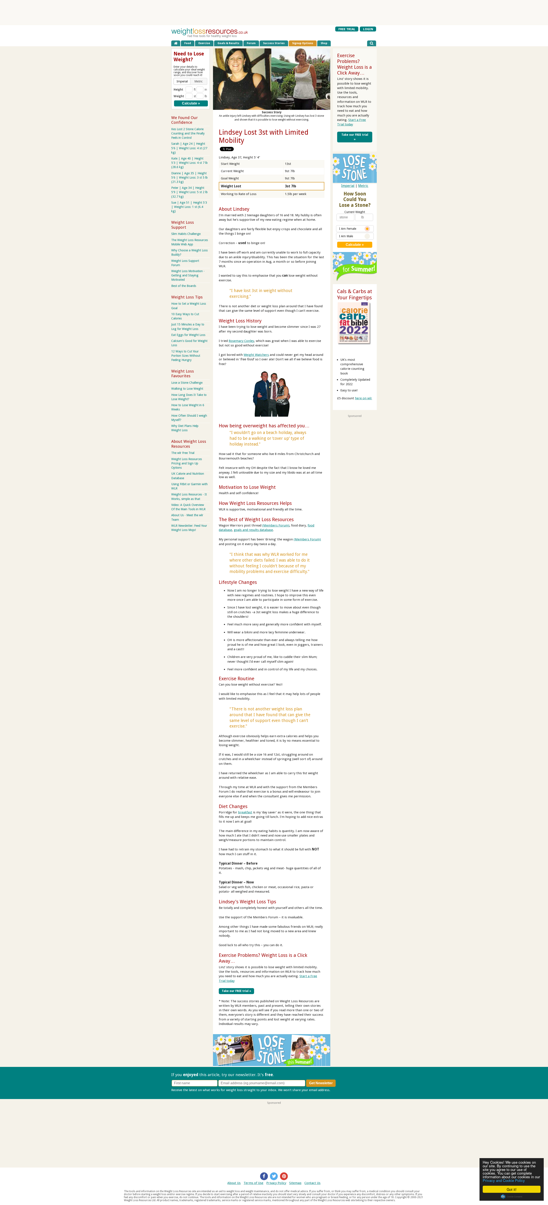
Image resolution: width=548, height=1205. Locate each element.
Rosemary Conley (241, 341)
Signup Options (302, 43)
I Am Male (346, 236)
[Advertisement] (274, 12)
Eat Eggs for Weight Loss (188, 335)
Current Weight (354, 212)
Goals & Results (228, 43)
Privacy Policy (276, 1183)
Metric (363, 186)
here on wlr (363, 398)
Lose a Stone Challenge (187, 382)
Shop (324, 43)
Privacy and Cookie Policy (504, 1180)
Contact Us (312, 1183)
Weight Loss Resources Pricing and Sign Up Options (186, 463)
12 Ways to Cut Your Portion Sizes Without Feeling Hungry (185, 356)
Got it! (512, 1189)
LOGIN (368, 29)
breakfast (245, 812)
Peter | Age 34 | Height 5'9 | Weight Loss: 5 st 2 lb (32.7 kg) (189, 192)
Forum (251, 43)
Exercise (204, 43)
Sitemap (295, 1183)
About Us (234, 1183)
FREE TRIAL (346, 29)
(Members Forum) (275, 525)
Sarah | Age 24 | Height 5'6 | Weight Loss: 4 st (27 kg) (189, 148)
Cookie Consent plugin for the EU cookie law (511, 1196)
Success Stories (274, 43)
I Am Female (347, 228)
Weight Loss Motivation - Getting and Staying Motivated (188, 275)
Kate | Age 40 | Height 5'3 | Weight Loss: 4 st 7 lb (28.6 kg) (189, 163)
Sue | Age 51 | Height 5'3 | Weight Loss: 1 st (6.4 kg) (189, 207)
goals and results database (253, 530)
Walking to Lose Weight (187, 388)
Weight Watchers (256, 355)
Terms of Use (253, 1183)
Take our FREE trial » (236, 991)
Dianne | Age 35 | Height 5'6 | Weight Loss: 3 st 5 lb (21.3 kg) (189, 177)
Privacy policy (341, 1090)
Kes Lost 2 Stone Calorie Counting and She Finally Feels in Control (188, 133)
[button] (182, 81)
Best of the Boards (183, 286)
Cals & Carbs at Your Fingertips (354, 294)
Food (187, 43)
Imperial (347, 186)
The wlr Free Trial (182, 453)
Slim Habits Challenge (186, 234)
